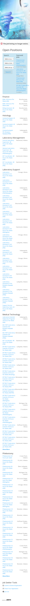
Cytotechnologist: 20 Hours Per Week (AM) (9, 120)
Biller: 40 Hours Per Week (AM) (8, 100)
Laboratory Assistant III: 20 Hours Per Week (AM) (7, 174)
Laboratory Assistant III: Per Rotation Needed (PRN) (8, 284)
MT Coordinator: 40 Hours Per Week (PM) (8, 163)
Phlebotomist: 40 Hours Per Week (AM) (20, 79)
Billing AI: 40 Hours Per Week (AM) (8, 109)
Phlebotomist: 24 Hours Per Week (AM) (8, 529)
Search (8, 72)
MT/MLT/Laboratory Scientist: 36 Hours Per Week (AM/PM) (9, 391)
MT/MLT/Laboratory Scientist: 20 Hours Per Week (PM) (9, 354)
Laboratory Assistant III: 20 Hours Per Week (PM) (7, 182)
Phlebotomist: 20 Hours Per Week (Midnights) (8, 498)
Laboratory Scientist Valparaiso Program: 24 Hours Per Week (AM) (9, 319)
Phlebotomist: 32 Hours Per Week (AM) (8, 541)
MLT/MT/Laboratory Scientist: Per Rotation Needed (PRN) (9, 327)
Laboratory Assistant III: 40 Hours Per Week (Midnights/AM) (7, 237)
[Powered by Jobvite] (6, 600)
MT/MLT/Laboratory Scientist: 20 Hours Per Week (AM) (9, 348)
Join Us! (6, 592)
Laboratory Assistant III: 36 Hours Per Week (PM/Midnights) (7, 190)
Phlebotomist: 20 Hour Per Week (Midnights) (8, 480)
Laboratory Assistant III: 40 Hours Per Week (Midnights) (7, 229)
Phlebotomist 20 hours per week (7, 457)
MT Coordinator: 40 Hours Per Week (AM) (8, 157)
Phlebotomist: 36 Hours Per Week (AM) (8, 559)
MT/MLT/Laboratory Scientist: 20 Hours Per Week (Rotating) (9, 372)
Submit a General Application (13, 585)
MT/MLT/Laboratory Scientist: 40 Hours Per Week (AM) (9, 426)
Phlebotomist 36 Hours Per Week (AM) (7, 462)
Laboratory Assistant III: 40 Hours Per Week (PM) (21, 71)
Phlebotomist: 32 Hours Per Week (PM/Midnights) (8, 547)
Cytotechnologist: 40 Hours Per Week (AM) (9, 126)
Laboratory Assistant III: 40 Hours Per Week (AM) (7, 198)
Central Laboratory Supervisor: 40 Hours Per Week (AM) (8, 142)
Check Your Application (11, 588)
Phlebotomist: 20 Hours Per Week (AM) (8, 486)
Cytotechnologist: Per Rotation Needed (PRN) (8, 132)
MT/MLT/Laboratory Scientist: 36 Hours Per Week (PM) (9, 405)
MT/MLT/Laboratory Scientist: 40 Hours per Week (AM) (9, 445)
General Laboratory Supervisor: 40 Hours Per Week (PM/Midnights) (8, 150)
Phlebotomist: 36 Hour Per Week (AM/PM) (8, 553)
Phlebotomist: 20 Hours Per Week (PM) (8, 510)
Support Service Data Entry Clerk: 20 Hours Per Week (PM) (8, 307)
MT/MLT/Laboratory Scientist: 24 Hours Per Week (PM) (9, 379)
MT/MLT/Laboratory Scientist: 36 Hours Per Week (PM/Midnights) (22, 87)
